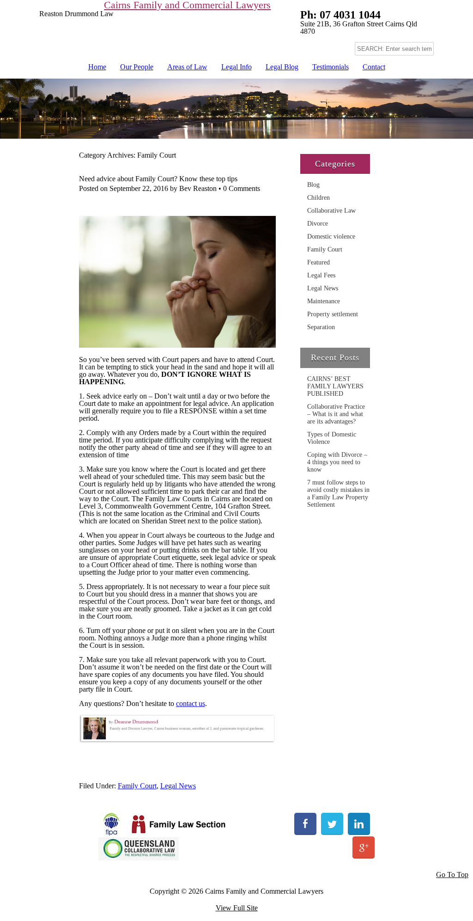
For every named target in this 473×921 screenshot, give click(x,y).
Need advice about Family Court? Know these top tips (158, 179)
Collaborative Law (331, 210)
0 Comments (241, 188)
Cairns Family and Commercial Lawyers (187, 5)
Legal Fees (321, 275)
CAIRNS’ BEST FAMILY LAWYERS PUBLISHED (335, 386)
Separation (321, 327)
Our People (136, 67)
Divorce (317, 223)
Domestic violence (331, 236)
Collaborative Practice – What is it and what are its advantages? (336, 414)
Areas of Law (187, 67)
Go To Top (452, 874)
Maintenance (323, 301)
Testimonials (330, 67)
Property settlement (332, 314)
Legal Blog (282, 67)
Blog (313, 184)
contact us (190, 703)
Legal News (178, 786)
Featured (318, 262)
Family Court (137, 786)
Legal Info (236, 67)
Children (318, 197)
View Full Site (237, 908)
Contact (374, 67)
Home (97, 67)
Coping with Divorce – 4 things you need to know (337, 462)
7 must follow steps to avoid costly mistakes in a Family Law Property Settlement (338, 493)
